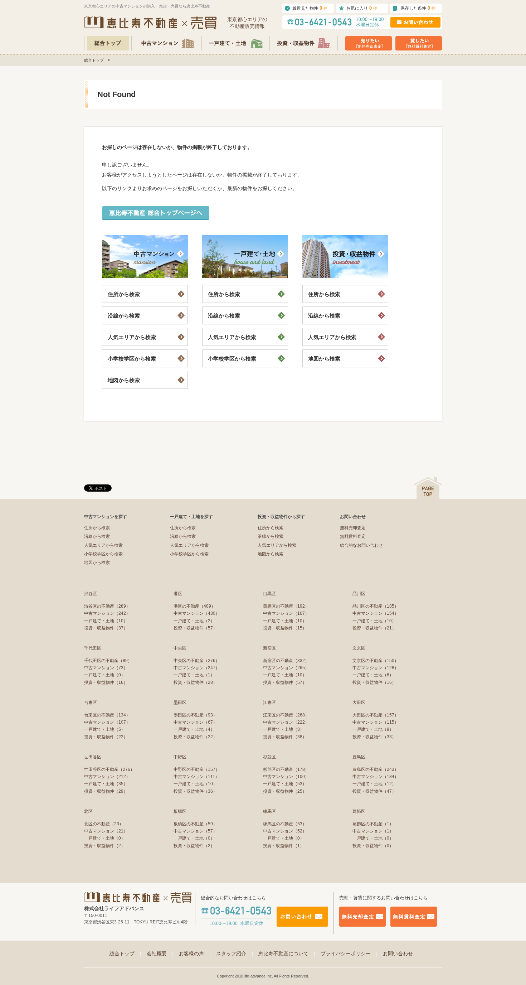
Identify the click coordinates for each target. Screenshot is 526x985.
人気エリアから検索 (132, 337)
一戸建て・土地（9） (373, 729)
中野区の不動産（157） (197, 769)
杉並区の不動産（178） (286, 769)
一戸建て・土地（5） (104, 729)
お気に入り (361, 8)
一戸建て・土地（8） (283, 729)
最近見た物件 (309, 8)
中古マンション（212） (107, 776)
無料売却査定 (353, 527)
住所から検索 (124, 294)
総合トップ (94, 60)
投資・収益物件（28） (195, 682)
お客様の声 (196, 953)
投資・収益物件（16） (106, 682)
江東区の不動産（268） (286, 715)
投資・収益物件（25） (285, 791)
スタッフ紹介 (235, 953)
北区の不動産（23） (103, 823)
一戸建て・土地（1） (194, 674)
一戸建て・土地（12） (374, 783)
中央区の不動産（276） (197, 660)
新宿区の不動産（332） (286, 660)
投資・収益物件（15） (285, 628)
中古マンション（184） (375, 776)
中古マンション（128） (375, 667)
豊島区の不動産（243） (375, 769)
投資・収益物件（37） (106, 628)
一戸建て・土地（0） (104, 674)
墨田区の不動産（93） (195, 715)
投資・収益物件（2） (104, 845)
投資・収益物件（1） (283, 845)
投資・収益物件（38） (285, 736)
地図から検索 (124, 380)
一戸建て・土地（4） (194, 729)
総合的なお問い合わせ (361, 545)
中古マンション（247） (197, 667)
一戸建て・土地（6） (373, 674)
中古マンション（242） (107, 613)
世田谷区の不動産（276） (109, 769)
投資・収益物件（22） (106, 736)
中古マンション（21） (106, 831)
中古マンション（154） (375, 613)
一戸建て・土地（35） (106, 783)
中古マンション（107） (107, 722)
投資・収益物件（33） (374, 736)
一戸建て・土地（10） (106, 620)
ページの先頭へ (428, 488)
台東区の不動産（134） (107, 715)
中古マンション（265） (286, 667)
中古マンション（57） (195, 831)
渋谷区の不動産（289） (107, 606)
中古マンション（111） (196, 776)
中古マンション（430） (197, 613)
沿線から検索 (124, 316)
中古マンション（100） (286, 776)
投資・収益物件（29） (106, 791)
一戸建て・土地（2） (194, 620)
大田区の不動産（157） (375, 715)
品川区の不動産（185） (375, 606)
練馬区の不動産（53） (285, 823)
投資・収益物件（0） (373, 845)
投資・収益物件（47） (374, 791)
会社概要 (161, 953)
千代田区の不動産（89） (108, 660)
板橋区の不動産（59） (195, 823)
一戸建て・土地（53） (285, 783)
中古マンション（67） (195, 722)
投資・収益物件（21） (374, 628)
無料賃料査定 (353, 536)
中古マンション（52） (285, 831)
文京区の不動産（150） (375, 660)
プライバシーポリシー (350, 953)
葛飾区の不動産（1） (373, 823)
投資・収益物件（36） (195, 791)
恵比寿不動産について (287, 953)
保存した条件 (417, 8)
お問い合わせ (398, 953)
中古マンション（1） (373, 831)
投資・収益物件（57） (195, 628)
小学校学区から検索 (132, 359)
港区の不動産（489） (194, 606)
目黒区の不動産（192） (286, 606)
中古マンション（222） (286, 722)
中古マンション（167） (286, 613)
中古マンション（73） (106, 667)
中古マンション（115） (375, 722)
